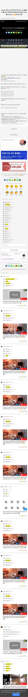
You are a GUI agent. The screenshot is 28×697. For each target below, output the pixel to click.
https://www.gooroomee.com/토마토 (9, 107)
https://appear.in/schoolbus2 (7, 91)
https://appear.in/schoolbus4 (7, 94)
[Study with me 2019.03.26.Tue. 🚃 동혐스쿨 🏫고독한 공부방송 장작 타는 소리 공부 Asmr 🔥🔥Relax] (15, 400)
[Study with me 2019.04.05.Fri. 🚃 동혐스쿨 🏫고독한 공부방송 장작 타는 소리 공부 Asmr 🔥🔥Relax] (15, 539)
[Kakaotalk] (16, 32)
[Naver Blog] (14, 32)
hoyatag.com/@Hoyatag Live (8, 258)
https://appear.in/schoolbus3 (7, 92)
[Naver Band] (21, 32)
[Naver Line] (19, 32)
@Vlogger (5, 626)
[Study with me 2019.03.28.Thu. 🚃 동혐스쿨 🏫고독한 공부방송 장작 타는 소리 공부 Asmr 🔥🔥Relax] (15, 434)
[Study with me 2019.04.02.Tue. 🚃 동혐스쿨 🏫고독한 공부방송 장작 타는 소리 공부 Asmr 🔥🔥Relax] (15, 470)
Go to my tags (14, 250)
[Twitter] (9, 32)
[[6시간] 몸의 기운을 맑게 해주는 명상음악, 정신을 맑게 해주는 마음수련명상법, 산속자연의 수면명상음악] (15, 645)
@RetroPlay (5, 486)
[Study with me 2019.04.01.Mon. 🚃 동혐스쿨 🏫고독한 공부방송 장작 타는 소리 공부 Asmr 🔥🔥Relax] (15, 573)
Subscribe (24, 258)
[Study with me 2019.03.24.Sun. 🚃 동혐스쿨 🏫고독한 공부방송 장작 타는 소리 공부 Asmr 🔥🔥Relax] (15, 364)
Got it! (16, 694)
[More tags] (4, 287)
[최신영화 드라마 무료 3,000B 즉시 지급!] (14, 165)
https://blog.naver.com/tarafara (8, 80)
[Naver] (11, 32)
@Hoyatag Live (5, 253)
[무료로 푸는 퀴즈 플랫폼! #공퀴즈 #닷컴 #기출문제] (14, 155)
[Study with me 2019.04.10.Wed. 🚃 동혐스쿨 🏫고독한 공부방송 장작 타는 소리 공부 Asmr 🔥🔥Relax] (15, 609)
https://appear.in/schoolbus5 (7, 95)
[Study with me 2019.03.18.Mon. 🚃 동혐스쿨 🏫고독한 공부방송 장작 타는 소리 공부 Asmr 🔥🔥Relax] (15, 329)
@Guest (4, 276)
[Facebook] (6, 32)
